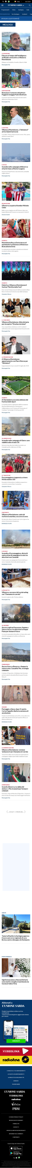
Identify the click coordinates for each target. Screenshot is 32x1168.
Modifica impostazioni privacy (16, 1130)
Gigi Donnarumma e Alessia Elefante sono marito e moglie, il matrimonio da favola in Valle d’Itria (15, 982)
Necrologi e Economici (16, 1120)
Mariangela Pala (6, 64)
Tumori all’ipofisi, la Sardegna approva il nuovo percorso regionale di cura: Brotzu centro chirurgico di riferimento (16, 938)
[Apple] (16, 1148)
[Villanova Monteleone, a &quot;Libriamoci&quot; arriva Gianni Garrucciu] (16, 115)
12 (21, 812)
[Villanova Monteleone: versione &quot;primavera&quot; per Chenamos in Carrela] (16, 735)
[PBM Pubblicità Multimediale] (16, 1109)
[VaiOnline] (16, 1105)
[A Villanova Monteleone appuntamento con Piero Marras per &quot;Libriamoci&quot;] (16, 344)
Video (13, 10)
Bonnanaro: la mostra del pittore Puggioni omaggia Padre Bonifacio (14, 94)
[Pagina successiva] (7, 812)
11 (19, 812)
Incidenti (24, 14)
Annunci (16, 1080)
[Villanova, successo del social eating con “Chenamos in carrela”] (16, 578)
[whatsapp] (8, 1)
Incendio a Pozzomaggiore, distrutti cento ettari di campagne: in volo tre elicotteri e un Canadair (15, 555)
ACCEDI (28, 1)
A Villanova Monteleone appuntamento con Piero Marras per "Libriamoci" (15, 361)
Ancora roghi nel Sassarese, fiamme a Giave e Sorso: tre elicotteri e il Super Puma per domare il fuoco (15, 629)
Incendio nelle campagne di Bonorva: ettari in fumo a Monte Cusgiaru (15, 168)
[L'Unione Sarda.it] (16, 5)
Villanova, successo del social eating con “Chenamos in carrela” (15, 593)
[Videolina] (16, 1051)
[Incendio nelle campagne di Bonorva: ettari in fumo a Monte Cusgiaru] (16, 152)
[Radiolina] (16, 1060)
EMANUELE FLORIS (7, 523)
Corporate (16, 1137)
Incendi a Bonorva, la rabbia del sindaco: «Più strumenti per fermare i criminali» (15, 789)
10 (17, 812)
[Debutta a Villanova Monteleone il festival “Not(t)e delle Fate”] (16, 270)
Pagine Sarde (16, 1084)
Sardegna (21, 10)
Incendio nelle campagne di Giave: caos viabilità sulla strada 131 (16, 441)
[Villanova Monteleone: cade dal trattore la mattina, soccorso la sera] (16, 500)
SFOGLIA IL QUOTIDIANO (9, 18)
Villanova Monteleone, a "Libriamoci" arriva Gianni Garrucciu (15, 131)
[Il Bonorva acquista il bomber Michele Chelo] (16, 191)
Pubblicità (16, 1123)
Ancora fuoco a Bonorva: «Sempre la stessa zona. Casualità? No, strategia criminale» (15, 668)
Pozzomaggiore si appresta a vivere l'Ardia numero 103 (14, 478)
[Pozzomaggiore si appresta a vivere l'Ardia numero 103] (16, 463)
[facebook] (6, 1)
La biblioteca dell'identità (16, 1077)
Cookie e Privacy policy (16, 1117)
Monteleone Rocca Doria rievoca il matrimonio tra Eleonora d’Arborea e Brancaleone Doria (15, 244)
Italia (27, 10)
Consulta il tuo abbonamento (16, 1070)
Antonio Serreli (6, 214)
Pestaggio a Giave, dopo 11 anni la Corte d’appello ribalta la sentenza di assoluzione (15, 711)
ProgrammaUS (5, 10)
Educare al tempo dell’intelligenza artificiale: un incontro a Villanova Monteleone (14, 57)
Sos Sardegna (15, 14)
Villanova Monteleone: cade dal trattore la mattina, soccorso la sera (15, 515)
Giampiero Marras (6, 294)
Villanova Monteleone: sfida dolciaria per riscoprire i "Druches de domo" (15, 323)
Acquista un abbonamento (16, 1074)
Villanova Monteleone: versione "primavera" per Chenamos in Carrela (15, 751)
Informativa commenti (16, 1133)
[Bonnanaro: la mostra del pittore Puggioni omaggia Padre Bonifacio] (16, 78)
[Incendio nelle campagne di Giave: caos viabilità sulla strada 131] (16, 426)
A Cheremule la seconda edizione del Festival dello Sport (15, 401)
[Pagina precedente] (25, 812)
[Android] (16, 1153)
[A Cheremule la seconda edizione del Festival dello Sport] (16, 385)
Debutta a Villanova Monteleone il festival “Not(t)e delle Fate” (14, 286)
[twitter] (3, 1)
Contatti (16, 1127)
